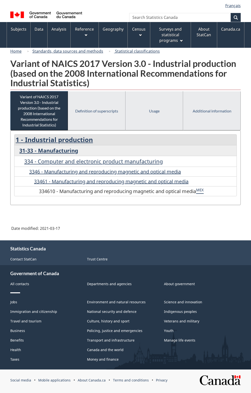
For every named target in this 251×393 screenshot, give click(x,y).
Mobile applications (54, 380)
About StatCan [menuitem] (204, 31)
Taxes (14, 359)
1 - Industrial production (54, 139)
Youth (169, 330)
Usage (154, 111)
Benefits (17, 340)
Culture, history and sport (108, 321)
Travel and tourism (25, 321)
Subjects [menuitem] (18, 29)
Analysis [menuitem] (58, 29)
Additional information (212, 111)
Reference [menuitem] (84, 29)
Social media (20, 380)
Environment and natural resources (116, 302)
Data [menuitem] (39, 29)
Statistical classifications (137, 51)
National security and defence (112, 311)
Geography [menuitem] (113, 29)
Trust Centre (97, 259)
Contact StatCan (23, 259)
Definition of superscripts (96, 111)
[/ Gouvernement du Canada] (46, 16)
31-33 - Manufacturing (48, 150)
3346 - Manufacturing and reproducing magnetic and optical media (105, 171)
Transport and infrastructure (111, 340)
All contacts (19, 284)
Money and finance (103, 359)
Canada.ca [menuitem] (230, 29)
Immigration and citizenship (33, 311)
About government (179, 284)
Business (17, 330)
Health (15, 349)
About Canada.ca (92, 380)
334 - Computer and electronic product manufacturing (93, 161)
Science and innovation (183, 302)
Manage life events (179, 340)
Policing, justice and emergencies (114, 330)
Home (16, 51)
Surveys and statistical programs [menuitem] (170, 34)
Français (233, 5)
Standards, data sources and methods (67, 51)
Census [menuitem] (139, 29)
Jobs (13, 302)
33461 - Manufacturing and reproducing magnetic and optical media (111, 181)
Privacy (161, 380)
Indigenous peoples (180, 311)
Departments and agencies (109, 284)
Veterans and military (181, 321)
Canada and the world (105, 349)
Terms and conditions (131, 380)
